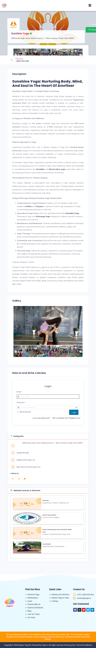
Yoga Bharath (46, 544)
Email (19, 392)
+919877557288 (22, 61)
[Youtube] (84, 610)
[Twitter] (88, 610)
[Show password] (76, 407)
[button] (90, 5)
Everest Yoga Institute (49, 515)
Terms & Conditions (84, 645)
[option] (19, 54)
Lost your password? (41, 418)
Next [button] (80, 54)
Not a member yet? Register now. (66, 418)
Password (21, 402)
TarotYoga (45, 500)
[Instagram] (79, 610)
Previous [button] (15, 54)
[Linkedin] (92, 610)
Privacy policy (69, 645)
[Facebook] (75, 610)
